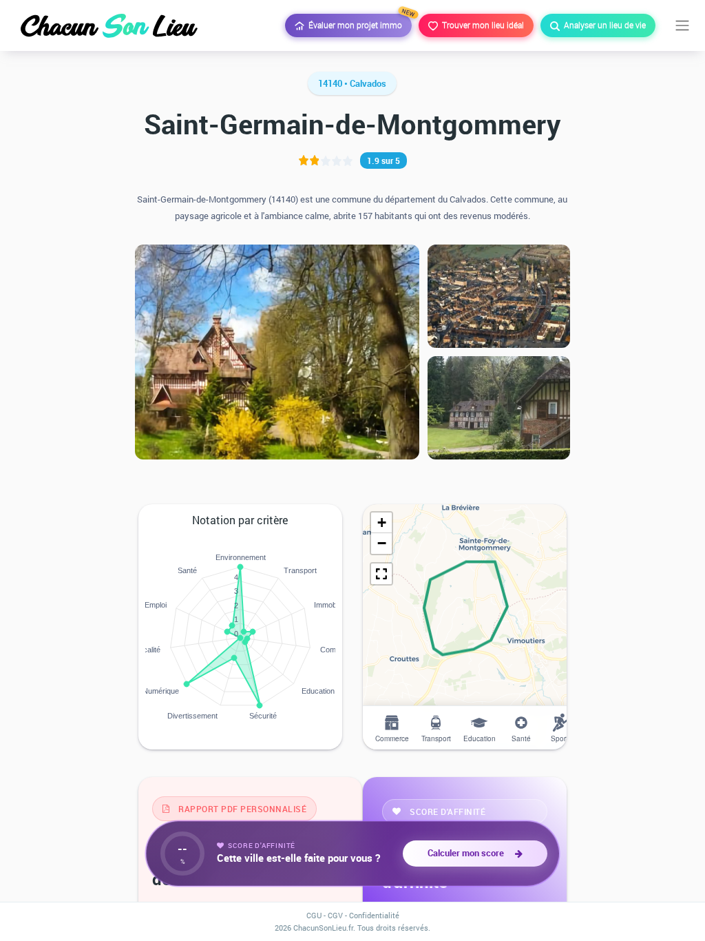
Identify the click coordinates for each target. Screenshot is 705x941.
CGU (314, 915)
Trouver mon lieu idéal (481, 24)
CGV (335, 915)
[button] (381, 523)
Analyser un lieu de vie (603, 24)
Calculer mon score (468, 853)
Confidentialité (374, 915)
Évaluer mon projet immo (358, 22)
